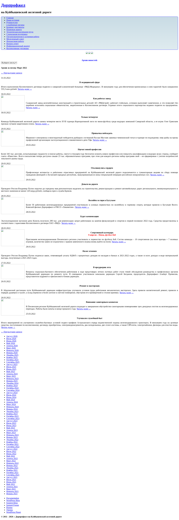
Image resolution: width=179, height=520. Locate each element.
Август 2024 (11, 393)
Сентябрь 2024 (12, 390)
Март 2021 (11, 489)
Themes (9, 510)
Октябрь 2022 (12, 444)
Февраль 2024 (12, 407)
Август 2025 (11, 364)
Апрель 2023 (12, 430)
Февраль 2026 (12, 350)
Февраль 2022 (12, 463)
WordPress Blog (13, 500)
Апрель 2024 (12, 402)
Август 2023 (11, 421)
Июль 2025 (11, 367)
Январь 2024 (12, 409)
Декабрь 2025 (12, 355)
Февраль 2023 (12, 435)
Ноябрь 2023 (12, 414)
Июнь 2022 (11, 454)
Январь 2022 (12, 465)
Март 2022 (11, 461)
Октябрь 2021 (12, 472)
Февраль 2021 (12, 491)
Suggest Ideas (12, 503)
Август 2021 (11, 477)
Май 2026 (10, 343)
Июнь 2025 (11, 369)
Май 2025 (10, 371)
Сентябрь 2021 (12, 475)
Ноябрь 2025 (12, 357)
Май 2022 (10, 456)
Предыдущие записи (11, 73)
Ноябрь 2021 (12, 470)
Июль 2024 (11, 395)
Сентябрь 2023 (12, 418)
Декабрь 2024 (12, 383)
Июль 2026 (11, 338)
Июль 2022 (11, 451)
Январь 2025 (12, 381)
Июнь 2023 (11, 425)
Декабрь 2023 (12, 411)
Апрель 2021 (12, 487)
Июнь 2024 (11, 397)
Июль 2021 (11, 479)
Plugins (9, 507)
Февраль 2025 (12, 378)
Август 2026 (11, 336)
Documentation (12, 498)
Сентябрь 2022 (12, 447)
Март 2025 (11, 376)
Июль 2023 (11, 423)
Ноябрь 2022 (12, 442)
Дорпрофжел (13, 5)
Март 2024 (11, 404)
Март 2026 (11, 348)
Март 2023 (11, 432)
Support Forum (12, 505)
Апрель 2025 (12, 374)
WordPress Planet (13, 512)
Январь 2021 (12, 494)
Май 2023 (10, 428)
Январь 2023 (12, 437)
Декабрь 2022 (12, 440)
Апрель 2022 (12, 458)
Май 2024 (10, 400)
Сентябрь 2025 (12, 362)
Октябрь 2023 (12, 416)
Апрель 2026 (12, 346)
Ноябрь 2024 (12, 385)
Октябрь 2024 (12, 388)
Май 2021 (10, 484)
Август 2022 (11, 449)
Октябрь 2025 (12, 360)
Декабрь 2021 (12, 468)
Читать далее (25, 89)
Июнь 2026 (11, 341)
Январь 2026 (12, 353)
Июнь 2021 (11, 482)
